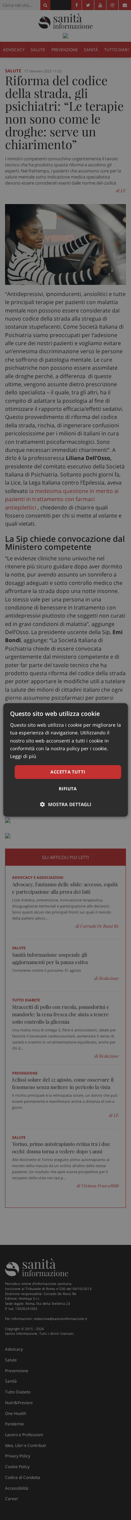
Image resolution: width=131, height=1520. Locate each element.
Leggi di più (23, 756)
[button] (65, 804)
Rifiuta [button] (68, 789)
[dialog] (65, 760)
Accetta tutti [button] (67, 772)
